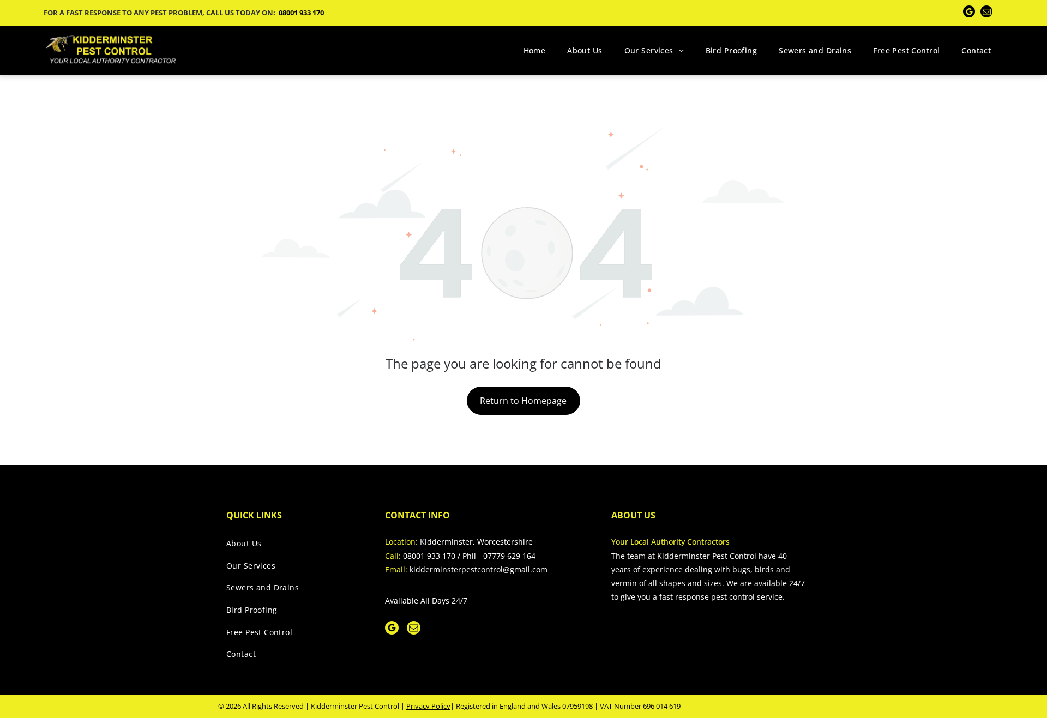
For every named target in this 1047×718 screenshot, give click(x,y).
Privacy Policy (428, 706)
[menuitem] (535, 50)
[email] (986, 12)
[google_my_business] (969, 12)
